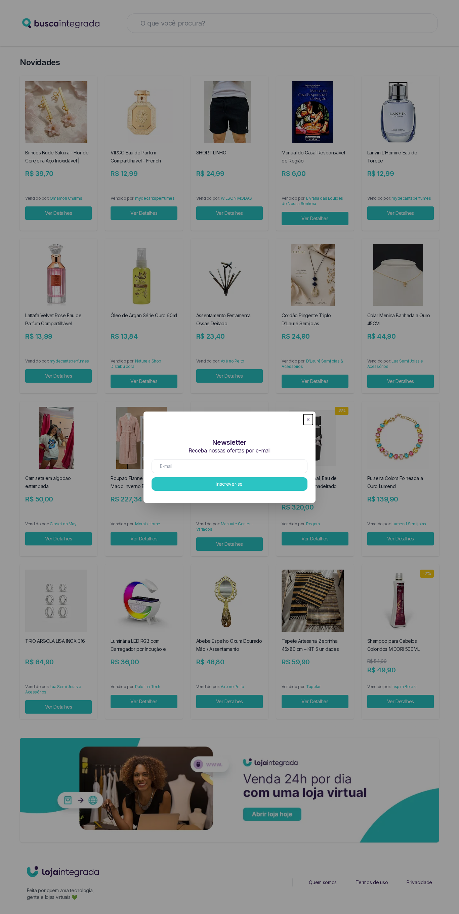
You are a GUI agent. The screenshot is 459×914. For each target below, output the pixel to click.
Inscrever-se (229, 484)
